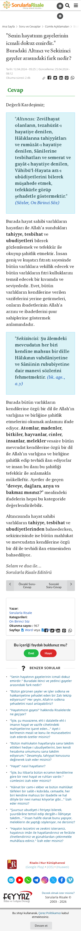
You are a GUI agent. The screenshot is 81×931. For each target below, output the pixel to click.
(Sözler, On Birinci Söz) (37, 202)
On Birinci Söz (19, 621)
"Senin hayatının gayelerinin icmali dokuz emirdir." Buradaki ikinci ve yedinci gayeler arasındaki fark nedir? (41, 681)
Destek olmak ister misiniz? (58, 893)
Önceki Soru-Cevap (27, 585)
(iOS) (50, 867)
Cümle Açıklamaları (57, 26)
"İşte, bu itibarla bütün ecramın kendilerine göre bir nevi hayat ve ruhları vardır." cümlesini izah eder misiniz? (41, 776)
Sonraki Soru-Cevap (54, 585)
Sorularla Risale (20, 613)
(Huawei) (62, 867)
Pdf (48, 630)
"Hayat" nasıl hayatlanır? (27, 766)
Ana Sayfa (8, 26)
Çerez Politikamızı (49, 913)
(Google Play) (35, 867)
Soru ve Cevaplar (30, 26)
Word (29, 630)
